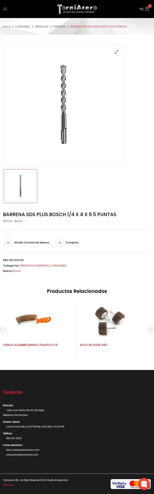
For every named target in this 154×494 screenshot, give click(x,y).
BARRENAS (59, 26)
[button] (147, 9)
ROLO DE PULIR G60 (93, 345)
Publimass (9, 485)
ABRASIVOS (42, 26)
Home (6, 26)
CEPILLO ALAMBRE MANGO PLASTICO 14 (30, 345)
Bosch (18, 221)
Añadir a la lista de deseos (31, 242)
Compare (72, 242)
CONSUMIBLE (22, 26)
